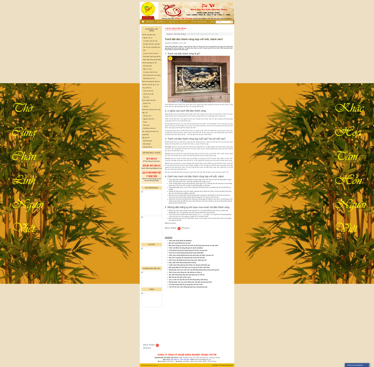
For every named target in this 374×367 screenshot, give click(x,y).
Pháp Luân (146, 125)
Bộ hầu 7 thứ (147, 103)
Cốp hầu (145, 106)
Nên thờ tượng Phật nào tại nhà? (180, 243)
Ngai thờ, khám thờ (148, 119)
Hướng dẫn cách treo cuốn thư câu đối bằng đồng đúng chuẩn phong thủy (194, 270)
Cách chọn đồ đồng (180, 34)
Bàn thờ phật (146, 144)
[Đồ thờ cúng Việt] (143, 21)
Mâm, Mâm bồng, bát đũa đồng (152, 59)
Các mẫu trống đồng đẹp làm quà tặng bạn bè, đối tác (187, 275)
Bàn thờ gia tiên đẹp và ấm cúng (180, 277)
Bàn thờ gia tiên (147, 141)
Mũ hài (145, 122)
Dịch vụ (173, 22)
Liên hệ (212, 22)
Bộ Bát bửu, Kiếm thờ (149, 128)
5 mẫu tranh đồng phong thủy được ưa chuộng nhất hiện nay (189, 265)
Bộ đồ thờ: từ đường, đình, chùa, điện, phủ (151, 111)
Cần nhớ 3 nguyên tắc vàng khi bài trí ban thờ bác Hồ (187, 258)
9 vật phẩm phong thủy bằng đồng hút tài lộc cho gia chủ (188, 250)
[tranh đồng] (151, 228)
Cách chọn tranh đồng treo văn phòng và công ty (185, 272)
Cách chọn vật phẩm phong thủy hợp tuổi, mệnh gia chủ (188, 260)
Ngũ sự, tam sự (147, 69)
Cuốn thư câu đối (148, 91)
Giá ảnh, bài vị (147, 116)
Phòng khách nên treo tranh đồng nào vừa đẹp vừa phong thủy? (190, 282)
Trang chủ (169, 34)
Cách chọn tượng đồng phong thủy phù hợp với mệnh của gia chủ (191, 255)
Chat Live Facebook (355, 365)
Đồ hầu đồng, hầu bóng (148, 100)
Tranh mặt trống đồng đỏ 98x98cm (180, 240)
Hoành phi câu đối (148, 94)
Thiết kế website (145, 365)
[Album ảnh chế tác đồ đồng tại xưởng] (151, 279)
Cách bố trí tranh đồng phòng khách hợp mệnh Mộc (186, 253)
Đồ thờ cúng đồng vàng (148, 35)
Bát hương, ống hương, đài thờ (151, 56)
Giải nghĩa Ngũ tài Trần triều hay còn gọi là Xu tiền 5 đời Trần (189, 267)
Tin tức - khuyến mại (199, 22)
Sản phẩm (162, 22)
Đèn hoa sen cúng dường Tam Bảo (151, 48)
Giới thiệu (150, 22)
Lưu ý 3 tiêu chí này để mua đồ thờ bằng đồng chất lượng (188, 279)
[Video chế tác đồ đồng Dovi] (151, 299)
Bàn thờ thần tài (147, 147)
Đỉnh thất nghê (147, 66)
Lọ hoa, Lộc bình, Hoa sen (150, 53)
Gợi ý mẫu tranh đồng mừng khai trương (182, 262)
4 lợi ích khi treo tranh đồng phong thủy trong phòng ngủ (188, 287)
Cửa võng (146, 97)
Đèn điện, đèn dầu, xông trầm (151, 44)
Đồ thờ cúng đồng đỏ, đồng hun (151, 81)
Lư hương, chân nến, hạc (150, 41)
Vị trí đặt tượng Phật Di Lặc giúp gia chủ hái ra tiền (186, 284)
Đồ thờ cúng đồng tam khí (149, 63)
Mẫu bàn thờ (145, 137)
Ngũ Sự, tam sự (147, 38)
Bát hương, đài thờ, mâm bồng (151, 75)
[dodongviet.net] (151, 202)
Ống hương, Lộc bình (149, 78)
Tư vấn (184, 22)
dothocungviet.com (227, 365)
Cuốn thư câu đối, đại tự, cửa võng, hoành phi (150, 86)
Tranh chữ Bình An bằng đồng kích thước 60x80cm (186, 248)
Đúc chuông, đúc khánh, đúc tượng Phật (150, 132)
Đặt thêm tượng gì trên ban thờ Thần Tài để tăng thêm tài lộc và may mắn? (194, 245)
